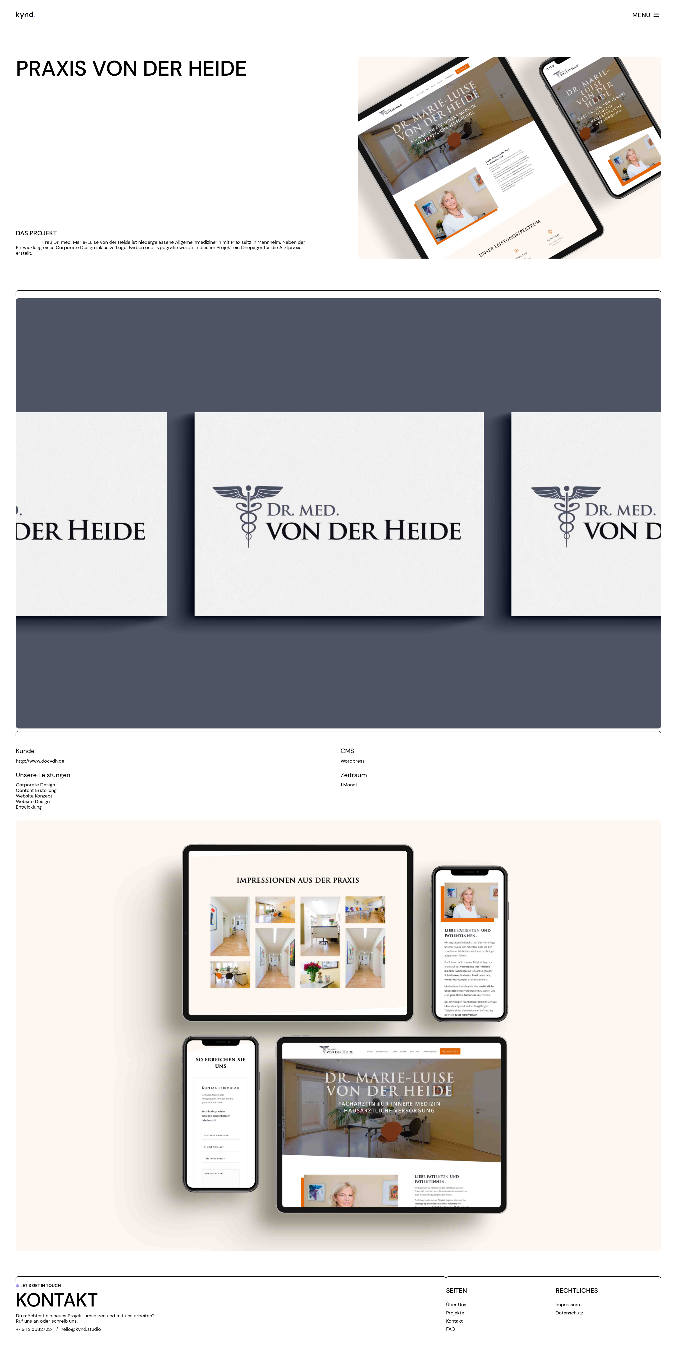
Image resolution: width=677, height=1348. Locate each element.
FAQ (450, 1329)
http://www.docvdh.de (40, 761)
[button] (478, 15)
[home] (153, 15)
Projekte (455, 1313)
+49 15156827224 (35, 1329)
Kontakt (454, 1321)
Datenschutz (569, 1313)
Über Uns (456, 1305)
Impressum (568, 1305)
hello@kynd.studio (81, 1329)
